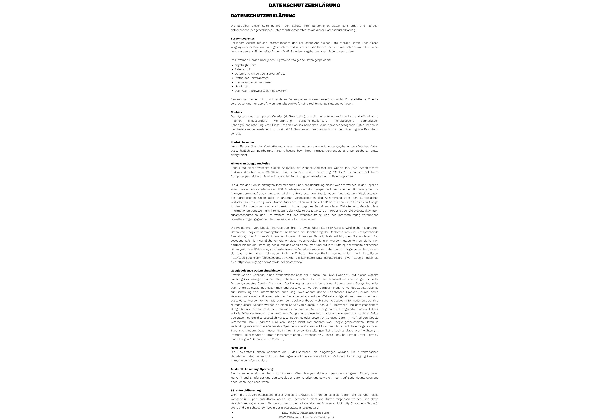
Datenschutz (290, 412)
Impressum (286, 417)
